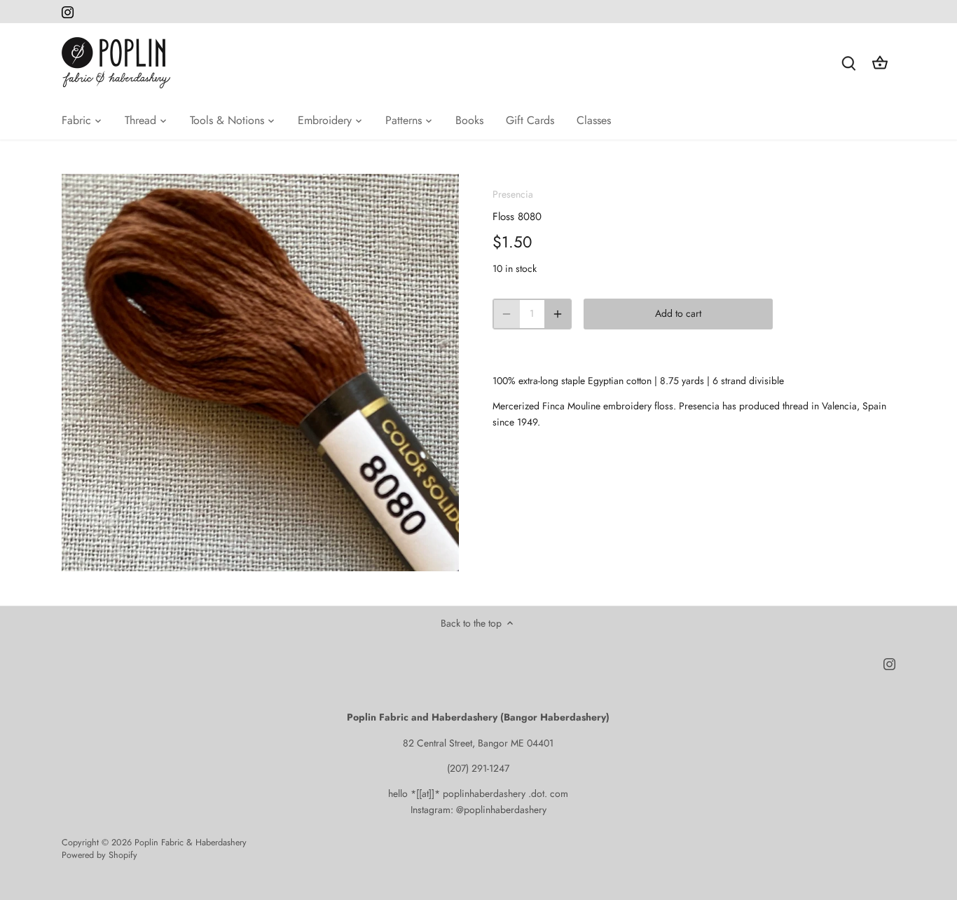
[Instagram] (68, 12)
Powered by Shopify (99, 855)
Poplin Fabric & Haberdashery (191, 842)
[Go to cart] (880, 62)
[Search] (849, 62)
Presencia (513, 194)
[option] (260, 372)
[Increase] (557, 314)
